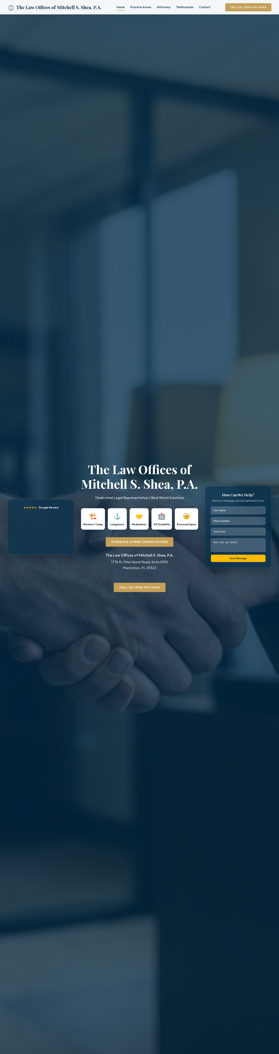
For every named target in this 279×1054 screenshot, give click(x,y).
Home (121, 7)
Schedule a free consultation (139, 542)
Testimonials (184, 7)
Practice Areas (140, 7)
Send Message (238, 558)
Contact (204, 7)
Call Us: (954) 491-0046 (248, 7)
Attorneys (163, 7)
